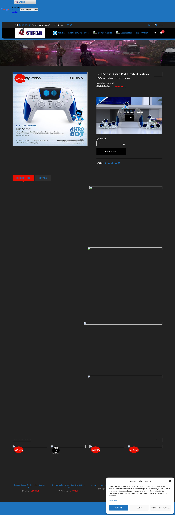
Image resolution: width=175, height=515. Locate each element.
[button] (170, 481)
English (21, 2)
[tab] (23, 178)
